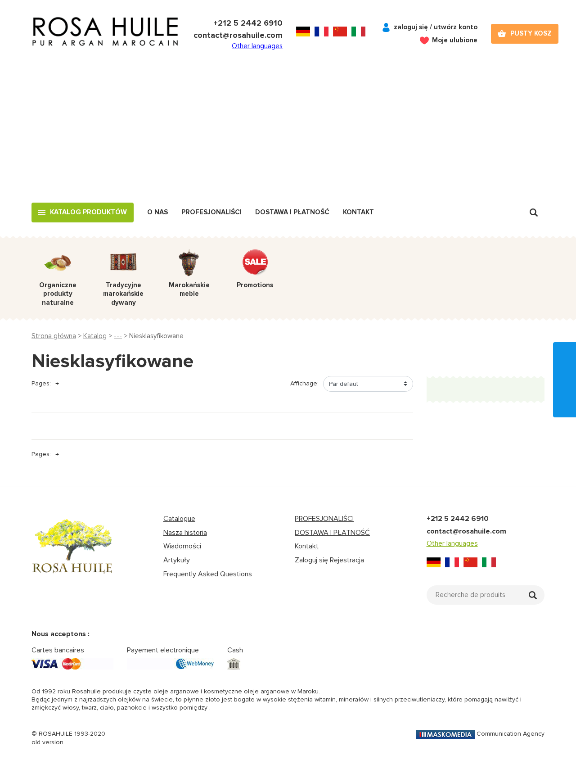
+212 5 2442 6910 (248, 23)
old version (47, 742)
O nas (157, 212)
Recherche (534, 212)
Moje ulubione (454, 40)
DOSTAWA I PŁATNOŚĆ (332, 532)
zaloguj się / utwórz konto (435, 27)
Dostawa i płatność (292, 212)
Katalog (95, 336)
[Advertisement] (288, 135)
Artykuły (176, 560)
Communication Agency (510, 733)
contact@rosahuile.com (238, 35)
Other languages (257, 46)
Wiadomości (182, 546)
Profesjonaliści (211, 212)
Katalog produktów (88, 212)
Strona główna (54, 336)
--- (118, 336)
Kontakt (358, 212)
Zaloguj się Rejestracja (329, 560)
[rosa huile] (72, 555)
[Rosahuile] (106, 34)
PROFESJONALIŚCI (324, 518)
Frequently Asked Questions (207, 574)
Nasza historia (185, 532)
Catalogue (179, 518)
